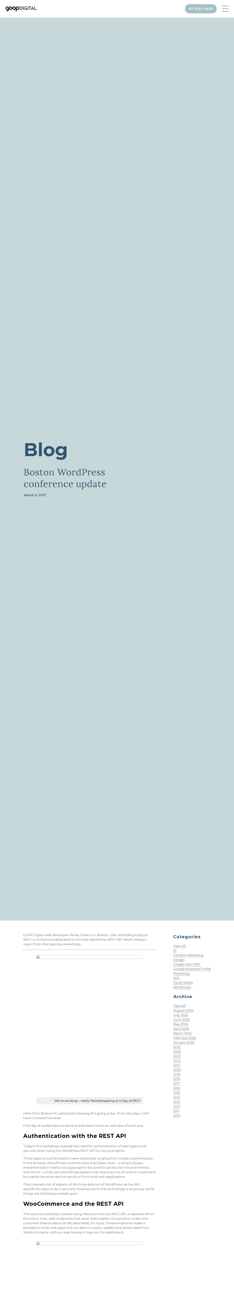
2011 (176, 1111)
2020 (177, 1070)
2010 (176, 1115)
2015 (176, 1093)
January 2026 (183, 1042)
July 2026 (180, 1015)
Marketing (181, 973)
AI (174, 950)
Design (179, 960)
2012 (176, 1106)
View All (179, 946)
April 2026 (181, 1028)
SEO (176, 978)
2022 (177, 1061)
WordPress (182, 987)
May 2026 (180, 1024)
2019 (176, 1074)
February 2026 (184, 1038)
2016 (176, 1088)
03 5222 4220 (201, 9)
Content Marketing (188, 955)
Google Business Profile (192, 969)
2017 (176, 1083)
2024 (177, 1051)
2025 (177, 1047)
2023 (177, 1056)
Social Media (183, 982)
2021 (176, 1065)
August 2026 (183, 1010)
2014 (176, 1097)
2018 (176, 1079)
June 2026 (181, 1019)
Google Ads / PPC (187, 964)
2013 (176, 1102)
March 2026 (182, 1033)
